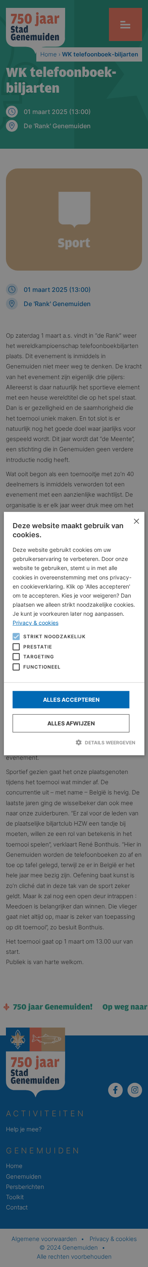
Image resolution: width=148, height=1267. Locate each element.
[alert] (74, 633)
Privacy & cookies (35, 622)
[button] (74, 742)
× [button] (136, 521)
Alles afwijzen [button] (71, 723)
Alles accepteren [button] (71, 699)
